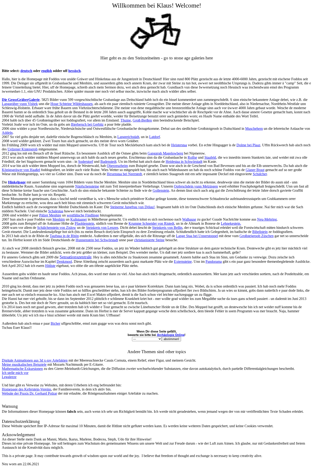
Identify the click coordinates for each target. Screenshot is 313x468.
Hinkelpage (17, 182)
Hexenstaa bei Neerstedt (124, 174)
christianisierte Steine (149, 240)
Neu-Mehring (267, 219)
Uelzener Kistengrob (23, 149)
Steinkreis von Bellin (167, 228)
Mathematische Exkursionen (22, 369)
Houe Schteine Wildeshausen (71, 104)
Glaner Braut (255, 170)
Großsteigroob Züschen (256, 236)
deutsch (26, 71)
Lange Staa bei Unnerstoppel (197, 236)
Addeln (7, 133)
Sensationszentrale (75, 257)
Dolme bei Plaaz (248, 145)
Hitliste (50, 266)
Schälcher (260, 174)
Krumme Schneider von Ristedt (151, 223)
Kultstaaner (78, 219)
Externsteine (183, 261)
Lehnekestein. (231, 223)
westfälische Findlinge (83, 215)
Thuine (126, 120)
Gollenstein (161, 190)
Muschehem (254, 128)
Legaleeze (9, 377)
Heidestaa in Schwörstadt (184, 161)
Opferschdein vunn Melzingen (196, 186)
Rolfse (192, 157)
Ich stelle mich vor (15, 373)
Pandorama (214, 261)
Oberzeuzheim (117, 166)
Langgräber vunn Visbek (20, 104)
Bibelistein (260, 232)
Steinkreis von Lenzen (102, 228)
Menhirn (58, 219)
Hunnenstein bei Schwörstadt (97, 240)
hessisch (74, 71)
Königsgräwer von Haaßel (21, 170)
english (46, 71)
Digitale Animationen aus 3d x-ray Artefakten (35, 360)
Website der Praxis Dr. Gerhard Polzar (29, 393)
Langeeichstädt (128, 137)
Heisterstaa (179, 145)
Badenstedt (108, 161)
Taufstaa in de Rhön (64, 236)
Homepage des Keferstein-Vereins (26, 389)
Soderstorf (85, 161)
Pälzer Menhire (50, 215)
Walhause (189, 219)
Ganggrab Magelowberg (165, 153)
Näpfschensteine (87, 186)
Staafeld (210, 157)
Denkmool (64, 261)
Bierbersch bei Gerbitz (87, 124)
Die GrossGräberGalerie (21, 100)
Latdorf (154, 137)
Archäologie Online (170, 335)
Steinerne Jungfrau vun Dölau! (132, 207)
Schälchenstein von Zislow (56, 228)
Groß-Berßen (142, 120)
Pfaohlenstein (84, 223)
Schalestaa (55, 211)
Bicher (55, 323)
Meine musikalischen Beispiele (24, 364)
